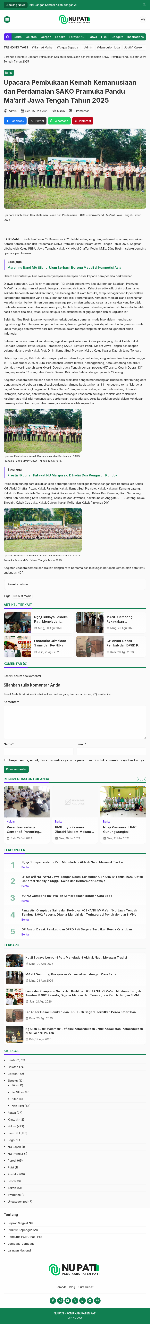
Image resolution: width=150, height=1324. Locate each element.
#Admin (88, 47)
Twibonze (14, 1195)
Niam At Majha (22, 596)
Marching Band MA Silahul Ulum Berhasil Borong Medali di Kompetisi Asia (64, 267)
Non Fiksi (18, 1106)
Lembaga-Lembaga (21, 1243)
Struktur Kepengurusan (23, 1230)
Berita (17, 36)
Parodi (12, 1160)
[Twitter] (75, 1300)
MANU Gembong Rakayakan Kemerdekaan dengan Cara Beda (66, 896)
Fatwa (93, 36)
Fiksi (104, 36)
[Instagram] (60, 1300)
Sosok (12, 1181)
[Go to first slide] (144, 779)
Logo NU (14, 1140)
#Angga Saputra (67, 47)
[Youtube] (67, 1300)
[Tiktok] (82, 1300)
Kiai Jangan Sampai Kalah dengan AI (53, 4)
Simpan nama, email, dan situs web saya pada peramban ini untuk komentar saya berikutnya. (76, 760)
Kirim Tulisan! (86, 1287)
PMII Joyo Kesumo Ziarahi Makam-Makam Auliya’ (73, 831)
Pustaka (13, 1174)
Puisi (11, 1167)
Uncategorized (18, 1201)
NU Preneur (15, 1154)
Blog (72, 1287)
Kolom (11, 821)
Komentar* (11, 702)
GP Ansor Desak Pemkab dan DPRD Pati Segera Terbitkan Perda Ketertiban (76, 929)
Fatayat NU (77, 36)
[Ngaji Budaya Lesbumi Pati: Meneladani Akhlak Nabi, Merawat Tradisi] (17, 622)
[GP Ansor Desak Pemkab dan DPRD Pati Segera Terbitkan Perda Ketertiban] (90, 646)
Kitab (15, 1099)
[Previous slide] (139, 779)
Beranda (61, 1287)
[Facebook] (53, 1300)
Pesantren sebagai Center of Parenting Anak (23, 831)
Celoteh (31, 36)
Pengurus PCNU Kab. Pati (25, 1237)
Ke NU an (18, 1092)
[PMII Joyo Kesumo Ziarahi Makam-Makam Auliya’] (75, 801)
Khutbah (13, 1119)
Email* (81, 744)
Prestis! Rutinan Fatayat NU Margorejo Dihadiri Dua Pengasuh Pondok (62, 475)
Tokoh (12, 1188)
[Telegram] (90, 1300)
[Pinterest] (97, 1300)
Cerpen (46, 36)
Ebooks (60, 36)
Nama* (9, 744)
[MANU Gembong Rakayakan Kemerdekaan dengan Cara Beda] (90, 622)
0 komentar (81, 111)
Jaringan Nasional (19, 1250)
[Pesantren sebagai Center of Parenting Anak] (27, 801)
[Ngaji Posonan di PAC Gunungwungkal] (123, 801)
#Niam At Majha (42, 47)
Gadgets (117, 36)
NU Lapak (14, 1147)
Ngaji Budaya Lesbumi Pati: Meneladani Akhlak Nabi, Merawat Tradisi (72, 862)
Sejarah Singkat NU (20, 1223)
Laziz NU (14, 1133)
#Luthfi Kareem (134, 47)
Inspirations (135, 36)
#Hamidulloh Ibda (108, 47)
